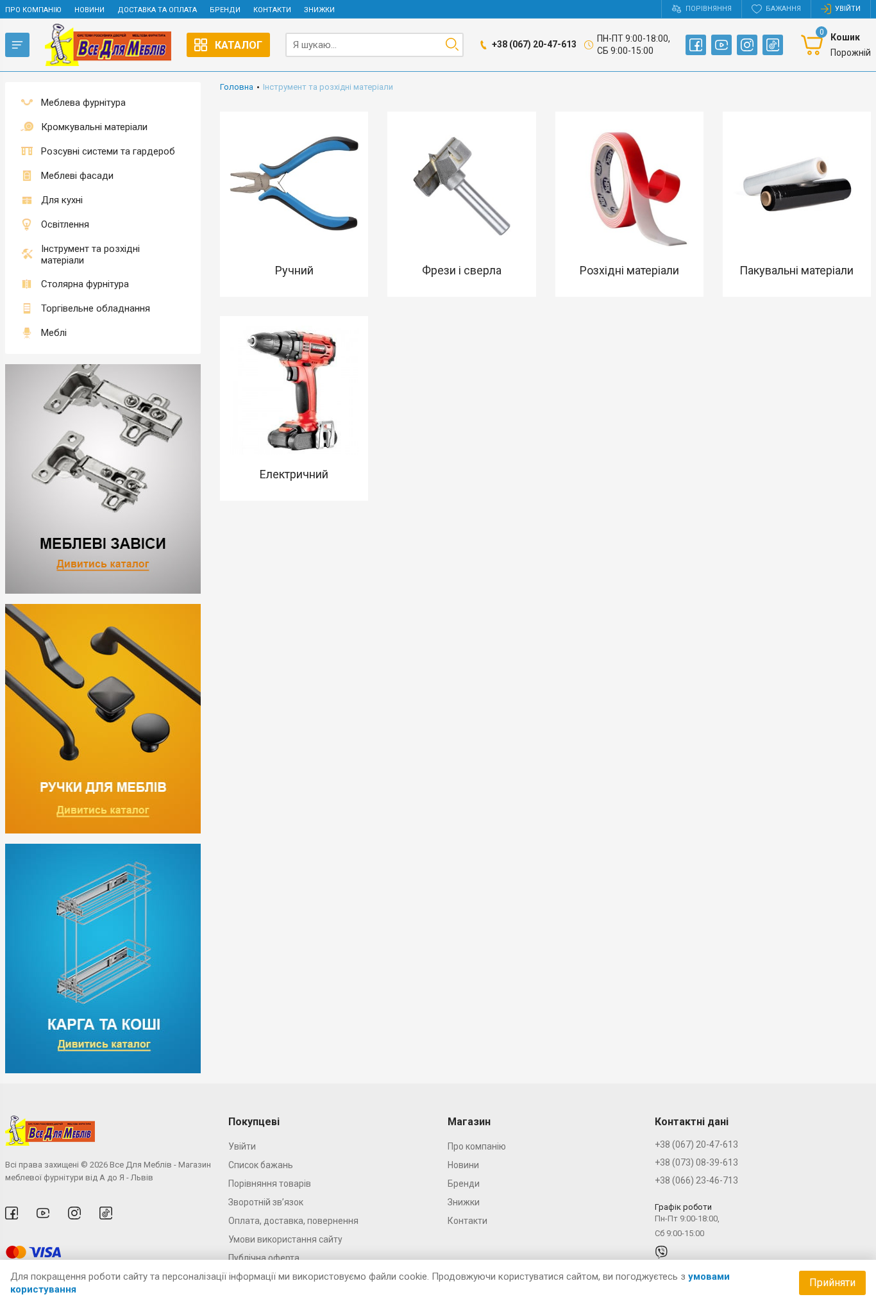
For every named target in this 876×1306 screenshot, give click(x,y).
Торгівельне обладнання (95, 308)
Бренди (225, 10)
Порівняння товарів (269, 1183)
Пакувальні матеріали (796, 270)
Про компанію (33, 10)
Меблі (54, 333)
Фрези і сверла (461, 270)
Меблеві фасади (77, 175)
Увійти (242, 1146)
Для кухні (62, 200)
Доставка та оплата (157, 10)
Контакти (272, 10)
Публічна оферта (263, 1258)
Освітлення (65, 224)
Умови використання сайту (285, 1239)
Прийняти (832, 1283)
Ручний (294, 270)
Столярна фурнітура (85, 284)
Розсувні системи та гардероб (108, 151)
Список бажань (260, 1165)
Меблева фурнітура (83, 102)
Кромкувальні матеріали (94, 127)
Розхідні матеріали (629, 270)
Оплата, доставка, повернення (293, 1221)
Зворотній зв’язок (265, 1202)
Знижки (319, 10)
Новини (89, 10)
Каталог (238, 45)
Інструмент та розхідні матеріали (90, 254)
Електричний (294, 474)
